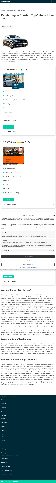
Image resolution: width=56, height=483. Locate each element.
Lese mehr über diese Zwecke (49, 252)
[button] (54, 215)
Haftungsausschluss (6, 470)
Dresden (3, 440)
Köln (2, 411)
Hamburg (3, 403)
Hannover (3, 444)
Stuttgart (3, 418)
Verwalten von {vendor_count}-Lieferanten (9, 252)
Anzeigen (9, 26)
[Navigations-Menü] (53, 1)
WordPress (16, 481)
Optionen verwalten (28, 264)
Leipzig (3, 426)
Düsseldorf (4, 422)
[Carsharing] (5, 1)
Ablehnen (28, 260)
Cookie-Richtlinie (22, 267)
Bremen (3, 436)
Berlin (2, 399)
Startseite (3, 10)
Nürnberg (3, 448)
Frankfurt (3, 415)
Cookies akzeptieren (28, 256)
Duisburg (3, 452)
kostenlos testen (8, 127)
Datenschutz (29, 267)
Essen (2, 434)
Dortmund (3, 430)
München (3, 407)
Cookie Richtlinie (5, 466)
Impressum (34, 267)
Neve (2, 481)
